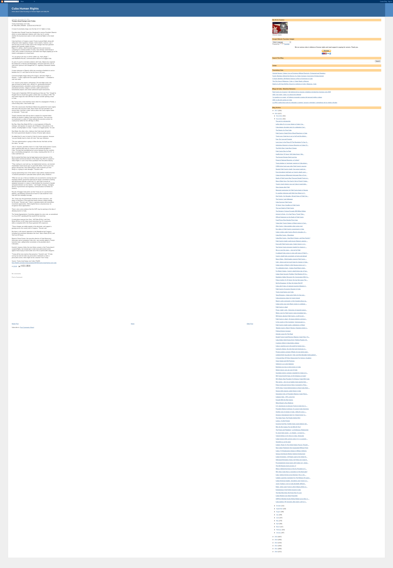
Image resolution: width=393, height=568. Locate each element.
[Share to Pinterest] (29, 266)
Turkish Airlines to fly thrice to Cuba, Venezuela (290, 436)
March (278, 527)
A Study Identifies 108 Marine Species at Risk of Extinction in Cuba (292, 78)
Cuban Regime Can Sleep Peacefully (287, 496)
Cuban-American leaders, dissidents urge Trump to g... (292, 481)
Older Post (250, 324)
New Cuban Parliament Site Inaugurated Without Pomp (292, 448)
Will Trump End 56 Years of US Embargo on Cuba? (291, 376)
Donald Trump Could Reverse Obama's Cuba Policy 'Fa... (293, 337)
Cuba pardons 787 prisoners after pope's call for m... (291, 502)
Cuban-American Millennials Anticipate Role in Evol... (291, 175)
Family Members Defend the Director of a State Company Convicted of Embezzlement (298, 76)
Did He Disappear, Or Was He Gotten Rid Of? (289, 283)
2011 (276, 548)
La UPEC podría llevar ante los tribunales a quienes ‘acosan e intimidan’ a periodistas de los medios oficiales (304, 102)
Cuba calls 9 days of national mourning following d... (291, 286)
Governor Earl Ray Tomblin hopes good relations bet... (292, 424)
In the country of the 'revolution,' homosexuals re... (291, 322)
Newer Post (15, 324)
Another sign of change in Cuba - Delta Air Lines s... (291, 412)
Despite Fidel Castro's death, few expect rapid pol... (291, 169)
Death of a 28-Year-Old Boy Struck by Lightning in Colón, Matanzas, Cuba (294, 84)
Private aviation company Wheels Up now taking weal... (292, 352)
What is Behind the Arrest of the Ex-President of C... (291, 469)
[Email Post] (19, 266)
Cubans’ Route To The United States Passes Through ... (292, 445)
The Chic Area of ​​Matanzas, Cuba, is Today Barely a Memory (290, 81)
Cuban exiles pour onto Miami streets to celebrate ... (291, 304)
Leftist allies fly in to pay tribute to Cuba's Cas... (290, 124)
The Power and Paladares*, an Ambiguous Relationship (292, 430)
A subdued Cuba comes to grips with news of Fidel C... (292, 253)
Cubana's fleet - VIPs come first (285, 397)
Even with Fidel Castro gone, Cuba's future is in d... (291, 244)
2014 (276, 539)
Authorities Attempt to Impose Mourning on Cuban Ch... (292, 145)
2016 (276, 113)
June (277, 518)
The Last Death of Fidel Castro (285, 208)
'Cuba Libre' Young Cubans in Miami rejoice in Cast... (291, 223)
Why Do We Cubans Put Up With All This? (288, 427)
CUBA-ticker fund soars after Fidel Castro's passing (291, 166)
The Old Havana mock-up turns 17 (286, 466)
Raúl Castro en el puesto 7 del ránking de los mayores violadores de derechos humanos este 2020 (301, 92)
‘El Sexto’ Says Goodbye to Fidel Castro (288, 205)
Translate (286, 44)
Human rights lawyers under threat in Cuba (288, 391)
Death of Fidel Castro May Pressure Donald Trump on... (292, 178)
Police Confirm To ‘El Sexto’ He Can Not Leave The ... (292, 280)
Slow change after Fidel (283, 187)
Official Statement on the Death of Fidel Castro (290, 217)
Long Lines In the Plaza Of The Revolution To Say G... (292, 142)
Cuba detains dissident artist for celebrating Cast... (291, 127)
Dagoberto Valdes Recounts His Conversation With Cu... (292, 277)
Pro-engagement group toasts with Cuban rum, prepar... (292, 463)
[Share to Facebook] (28, 266)
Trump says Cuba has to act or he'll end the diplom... (291, 136)
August (278, 511)
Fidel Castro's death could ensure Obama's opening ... (292, 241)
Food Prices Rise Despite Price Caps (287, 220)
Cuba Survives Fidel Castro (284, 202)
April (277, 523)
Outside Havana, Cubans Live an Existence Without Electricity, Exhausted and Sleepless (298, 73)
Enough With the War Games (284, 400)
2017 (276, 110)
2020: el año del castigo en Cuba (282, 100)
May (277, 520)
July (277, 515)
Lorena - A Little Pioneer (283, 421)
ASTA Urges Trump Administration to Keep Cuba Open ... (293, 388)
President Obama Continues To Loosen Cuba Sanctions (292, 409)
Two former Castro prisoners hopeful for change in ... (291, 247)
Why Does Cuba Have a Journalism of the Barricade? (291, 472)
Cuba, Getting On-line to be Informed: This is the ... (291, 475)
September (279, 509)
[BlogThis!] (24, 266)
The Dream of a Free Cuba (283, 130)
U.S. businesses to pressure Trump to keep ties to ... (291, 406)
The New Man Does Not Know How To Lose (289, 493)
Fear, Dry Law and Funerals (284, 139)
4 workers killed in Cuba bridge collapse (287, 343)
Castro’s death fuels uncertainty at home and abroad (291, 256)
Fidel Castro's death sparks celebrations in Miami (290, 325)
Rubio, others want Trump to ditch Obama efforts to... (291, 487)
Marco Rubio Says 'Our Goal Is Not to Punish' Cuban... (292, 181)
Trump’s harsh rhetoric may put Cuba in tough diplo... (291, 184)
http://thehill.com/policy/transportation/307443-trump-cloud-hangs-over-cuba (34, 263)
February (279, 530)
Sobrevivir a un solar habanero (285, 364)
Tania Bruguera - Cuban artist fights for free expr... (290, 295)
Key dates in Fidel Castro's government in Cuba (290, 229)
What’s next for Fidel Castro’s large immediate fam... (291, 313)
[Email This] (22, 266)
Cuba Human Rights (25, 8)
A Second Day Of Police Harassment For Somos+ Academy (293, 358)
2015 (276, 536)
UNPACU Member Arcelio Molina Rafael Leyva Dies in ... (292, 499)
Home (132, 324)
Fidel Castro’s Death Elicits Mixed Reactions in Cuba (291, 133)
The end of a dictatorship (283, 121)
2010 (276, 551)
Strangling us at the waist (283, 442)
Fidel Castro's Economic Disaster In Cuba (288, 289)
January (278, 532)
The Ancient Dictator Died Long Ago (286, 157)
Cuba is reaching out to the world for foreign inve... (291, 346)
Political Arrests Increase (283, 331)
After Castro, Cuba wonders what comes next (289, 226)
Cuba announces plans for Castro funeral (288, 298)
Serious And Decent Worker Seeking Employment (290, 454)
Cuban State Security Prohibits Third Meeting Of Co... (292, 274)
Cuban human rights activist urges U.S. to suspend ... (292, 439)
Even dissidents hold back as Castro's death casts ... (291, 172)
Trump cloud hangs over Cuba (285, 292)
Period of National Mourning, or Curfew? (287, 160)
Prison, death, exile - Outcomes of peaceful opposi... (291, 310)
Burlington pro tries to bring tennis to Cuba (288, 367)
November (279, 119)
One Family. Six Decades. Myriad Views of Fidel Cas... (292, 196)
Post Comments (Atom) (27, 327)
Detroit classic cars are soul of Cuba (286, 370)
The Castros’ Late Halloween (284, 199)
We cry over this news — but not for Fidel (288, 250)
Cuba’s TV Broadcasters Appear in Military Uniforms (291, 451)
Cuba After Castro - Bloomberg (285, 235)
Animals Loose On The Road (284, 334)
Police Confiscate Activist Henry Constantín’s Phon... (291, 385)
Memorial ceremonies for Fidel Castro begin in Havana (292, 190)
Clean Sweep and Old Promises (285, 361)
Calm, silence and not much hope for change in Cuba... (292, 262)
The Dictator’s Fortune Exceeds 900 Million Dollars (291, 211)
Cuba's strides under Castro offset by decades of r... (291, 232)
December (279, 116)
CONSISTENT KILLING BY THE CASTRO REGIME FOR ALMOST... (296, 355)
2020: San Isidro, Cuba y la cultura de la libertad (286, 94)
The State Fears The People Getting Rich (288, 418)
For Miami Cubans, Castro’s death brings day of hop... (292, 271)
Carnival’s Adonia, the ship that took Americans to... (291, 349)
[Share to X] (26, 266)
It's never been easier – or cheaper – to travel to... (290, 433)
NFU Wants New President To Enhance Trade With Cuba (292, 379)
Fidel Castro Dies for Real (283, 151)
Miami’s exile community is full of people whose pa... (291, 301)
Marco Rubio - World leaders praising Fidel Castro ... (291, 259)
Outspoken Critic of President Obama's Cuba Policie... (292, 394)
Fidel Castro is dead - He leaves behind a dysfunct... (291, 319)
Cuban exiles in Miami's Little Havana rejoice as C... (291, 265)
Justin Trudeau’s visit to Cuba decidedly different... (291, 484)
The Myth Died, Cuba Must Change (286, 148)
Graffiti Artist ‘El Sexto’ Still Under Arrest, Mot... (290, 154)
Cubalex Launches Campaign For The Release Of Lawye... (293, 478)
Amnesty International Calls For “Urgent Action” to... (291, 415)
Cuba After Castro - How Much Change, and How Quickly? (293, 238)
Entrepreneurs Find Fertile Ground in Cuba (288, 490)
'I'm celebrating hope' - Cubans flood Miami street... (291, 268)
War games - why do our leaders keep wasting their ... (292, 382)
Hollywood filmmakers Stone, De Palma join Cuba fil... (292, 460)
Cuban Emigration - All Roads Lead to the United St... (291, 457)
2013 (276, 543)
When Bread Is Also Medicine (284, 403)
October (278, 506)
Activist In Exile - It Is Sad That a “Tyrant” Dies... (290, 214)
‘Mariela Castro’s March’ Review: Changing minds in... (292, 328)
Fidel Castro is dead (282, 307)
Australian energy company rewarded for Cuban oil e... (292, 373)
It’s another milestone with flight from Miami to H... (291, 193)
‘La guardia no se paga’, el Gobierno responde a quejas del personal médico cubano (297, 97)
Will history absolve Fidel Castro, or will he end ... (290, 316)
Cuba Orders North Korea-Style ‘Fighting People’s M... (292, 340)
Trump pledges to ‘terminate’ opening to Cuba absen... (292, 163)
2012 (276, 545)
